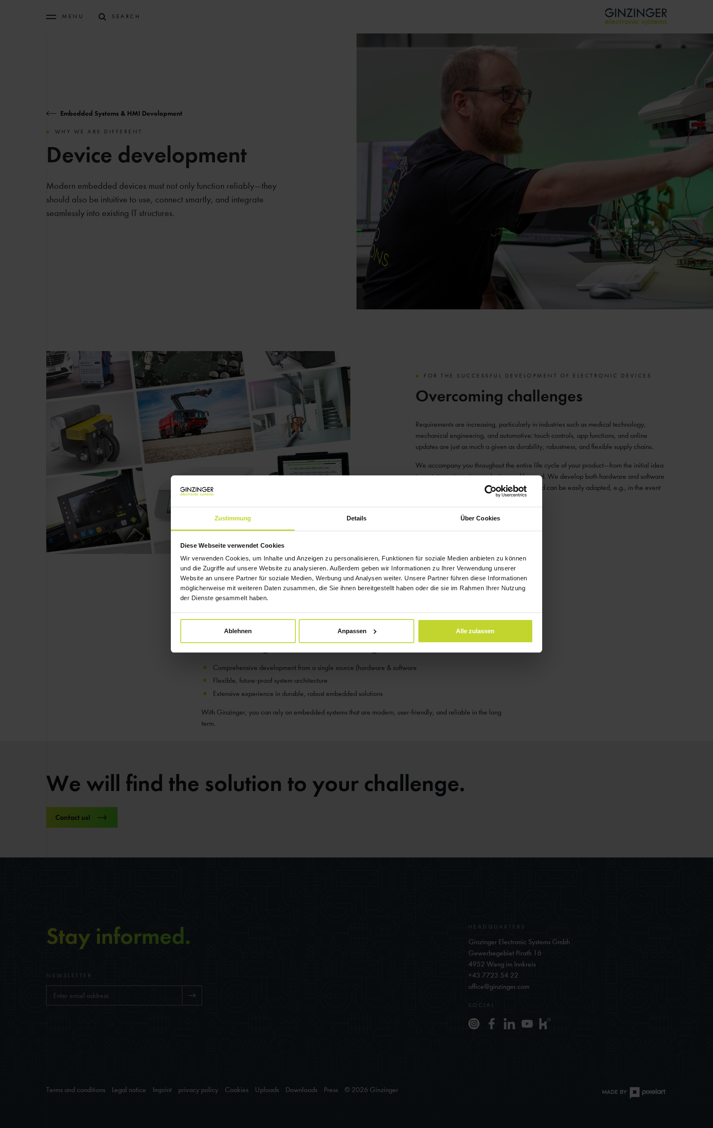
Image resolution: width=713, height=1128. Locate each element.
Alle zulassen (475, 630)
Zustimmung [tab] (233, 518)
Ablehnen (238, 630)
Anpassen (352, 630)
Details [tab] (357, 518)
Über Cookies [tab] (480, 518)
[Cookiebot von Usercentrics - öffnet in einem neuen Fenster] (497, 491)
